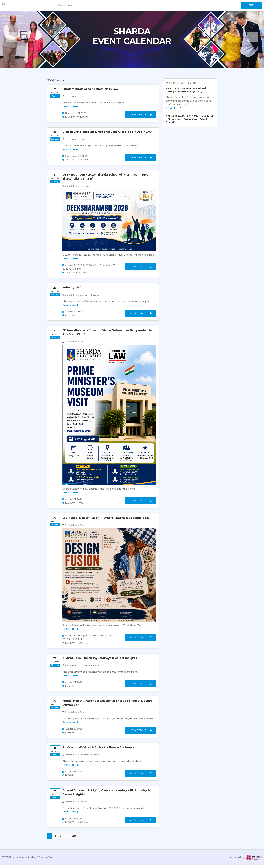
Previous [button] (11, 37)
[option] (132, 39)
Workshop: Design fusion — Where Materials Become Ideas (105, 517)
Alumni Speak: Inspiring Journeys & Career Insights (99, 658)
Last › (74, 835)
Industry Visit (72, 287)
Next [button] (252, 37)
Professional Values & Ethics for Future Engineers (98, 747)
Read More (69, 106)
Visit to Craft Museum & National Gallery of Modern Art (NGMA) (107, 132)
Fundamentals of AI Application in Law (90, 89)
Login (251, 5)
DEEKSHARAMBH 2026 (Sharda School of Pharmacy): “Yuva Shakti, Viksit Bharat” (189, 119)
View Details (138, 114)
